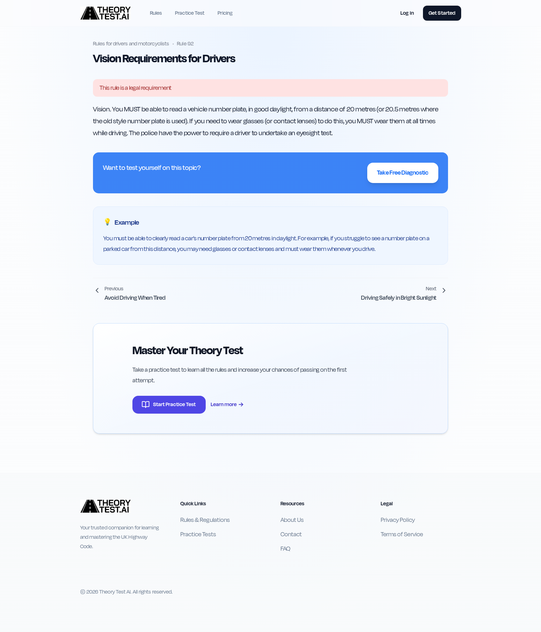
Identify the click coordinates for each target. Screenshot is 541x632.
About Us (292, 520)
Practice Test (189, 13)
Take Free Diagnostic (402, 172)
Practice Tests (198, 534)
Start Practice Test (174, 404)
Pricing (225, 13)
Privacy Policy (398, 520)
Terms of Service (402, 534)
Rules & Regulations (205, 520)
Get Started (442, 13)
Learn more (227, 404)
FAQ (285, 548)
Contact (291, 534)
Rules (156, 13)
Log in (407, 13)
